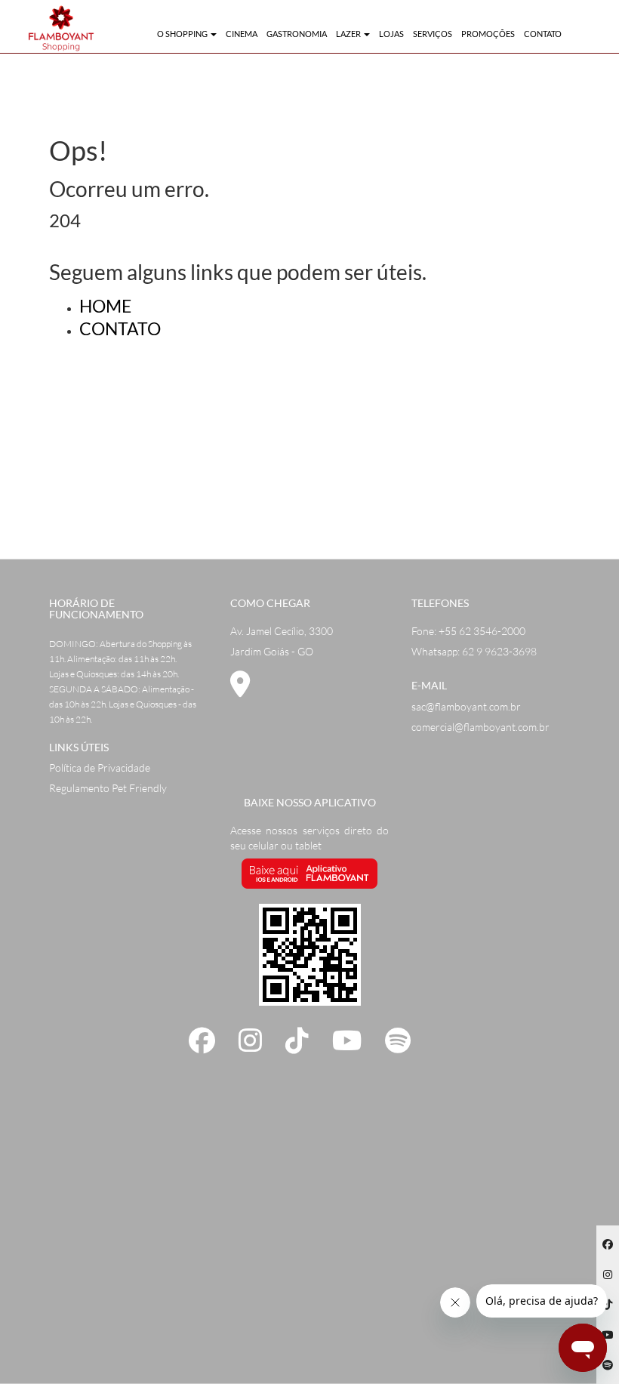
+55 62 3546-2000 (482, 630)
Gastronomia (296, 34)
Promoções (488, 34)
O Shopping (183, 34)
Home (105, 305)
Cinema (241, 34)
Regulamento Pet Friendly (108, 787)
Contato (543, 34)
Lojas (391, 34)
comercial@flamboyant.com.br (480, 726)
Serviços (432, 34)
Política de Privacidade (99, 767)
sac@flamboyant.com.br (466, 706)
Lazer (349, 34)
